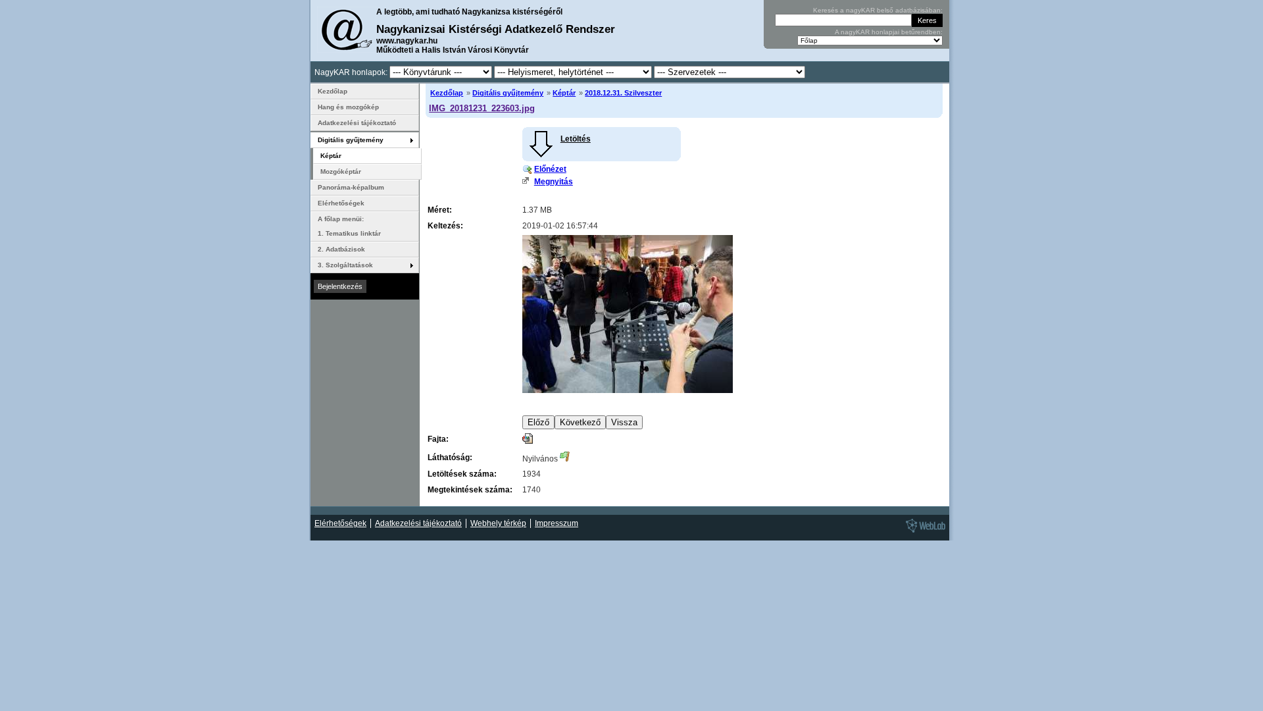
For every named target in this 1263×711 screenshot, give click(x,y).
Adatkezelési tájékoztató (357, 122)
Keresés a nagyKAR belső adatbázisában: (878, 10)
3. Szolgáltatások (345, 265)
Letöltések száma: (462, 474)
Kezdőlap (446, 93)
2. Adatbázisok (341, 249)
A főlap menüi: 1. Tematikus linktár (349, 226)
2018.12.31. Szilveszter (623, 93)
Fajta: (438, 439)
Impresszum (556, 523)
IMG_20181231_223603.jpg (482, 108)
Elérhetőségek (341, 203)
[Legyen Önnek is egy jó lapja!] (923, 532)
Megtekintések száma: (470, 489)
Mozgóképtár (340, 171)
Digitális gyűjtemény (507, 93)
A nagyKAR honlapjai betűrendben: (889, 32)
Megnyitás (553, 181)
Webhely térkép (498, 523)
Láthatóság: (450, 457)
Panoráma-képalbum (351, 187)
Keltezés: (445, 225)
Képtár (564, 93)
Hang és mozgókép (348, 107)
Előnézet (550, 169)
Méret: (440, 210)
